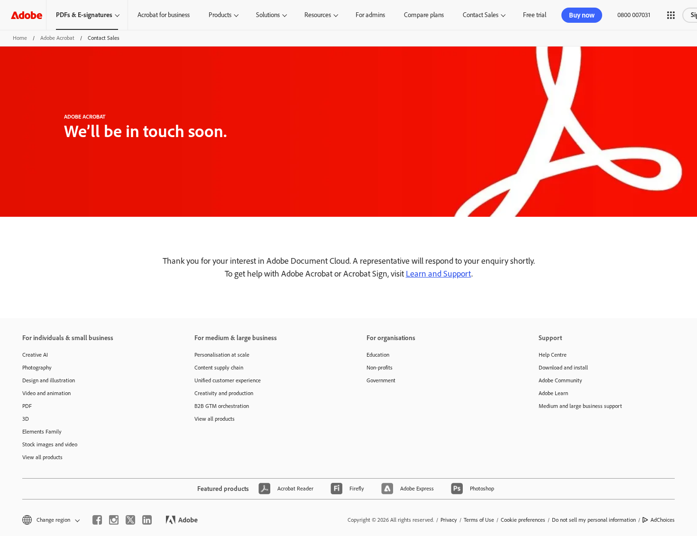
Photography (37, 367)
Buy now (582, 15)
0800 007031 (633, 15)
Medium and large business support (580, 406)
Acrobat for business (164, 15)
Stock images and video (49, 444)
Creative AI (35, 354)
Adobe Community (560, 380)
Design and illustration (48, 380)
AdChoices (663, 520)
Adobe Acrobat (57, 38)
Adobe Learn (553, 393)
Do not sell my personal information (594, 520)
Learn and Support (438, 273)
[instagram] (114, 520)
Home (20, 38)
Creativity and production (223, 393)
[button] (671, 15)
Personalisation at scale (221, 354)
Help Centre (553, 354)
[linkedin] (147, 520)
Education (378, 354)
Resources (317, 15)
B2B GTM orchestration (221, 406)
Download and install (563, 367)
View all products (42, 457)
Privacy (448, 520)
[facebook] (97, 520)
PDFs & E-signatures (84, 15)
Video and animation (46, 393)
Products (220, 15)
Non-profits (380, 367)
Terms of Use (479, 520)
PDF (27, 406)
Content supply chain (218, 367)
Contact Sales (480, 15)
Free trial (534, 15)
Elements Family (42, 431)
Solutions (268, 15)
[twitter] (130, 520)
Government (381, 380)
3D (25, 419)
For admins (370, 15)
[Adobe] (26, 15)
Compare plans (424, 15)
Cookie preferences (523, 520)
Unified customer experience (227, 380)
